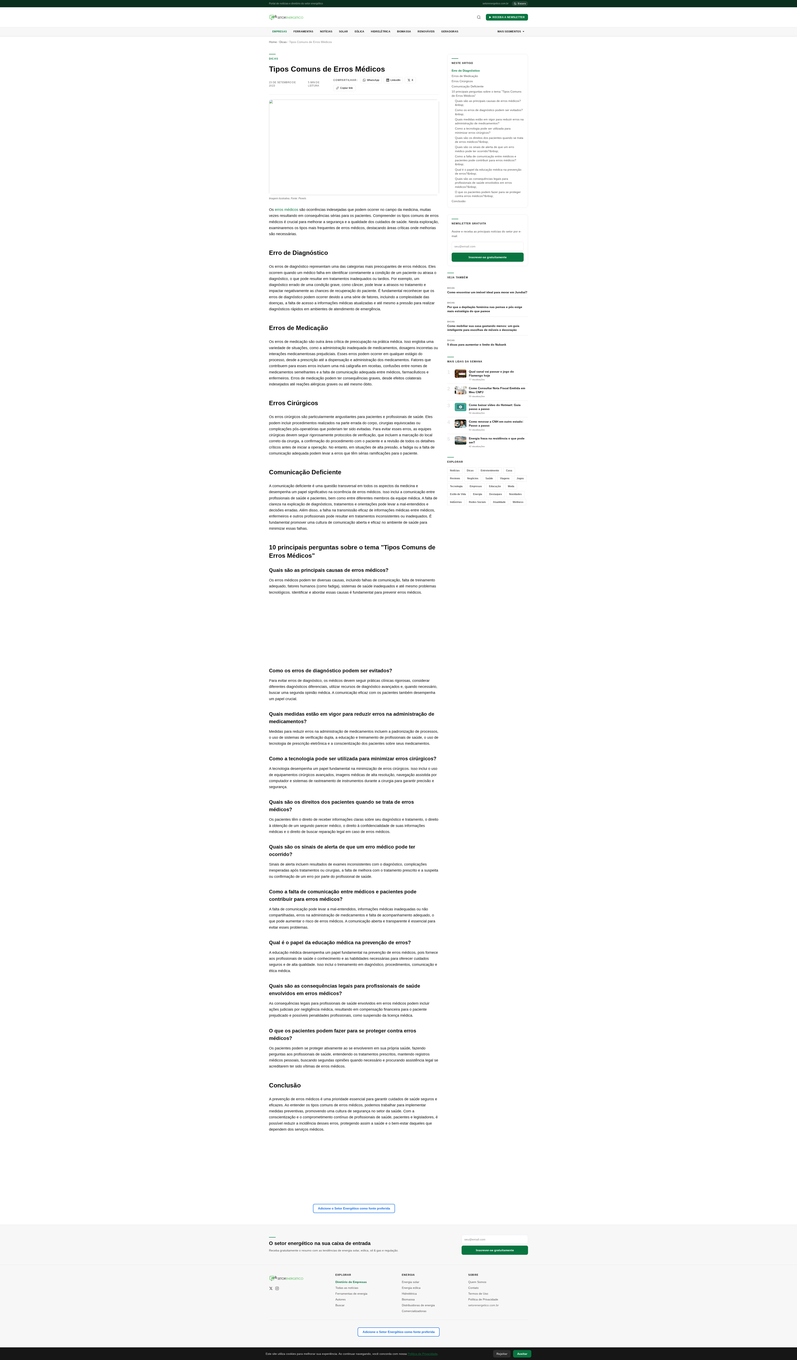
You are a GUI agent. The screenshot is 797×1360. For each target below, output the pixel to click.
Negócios (472, 478)
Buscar (340, 1305)
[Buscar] (478, 17)
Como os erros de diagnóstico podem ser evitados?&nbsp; (489, 112)
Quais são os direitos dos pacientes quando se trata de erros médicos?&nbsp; (489, 139)
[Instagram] (277, 1288)
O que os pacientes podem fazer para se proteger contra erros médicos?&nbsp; (488, 193)
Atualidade (499, 501)
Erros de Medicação (465, 75)
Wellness (518, 501)
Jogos (520, 478)
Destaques (495, 494)
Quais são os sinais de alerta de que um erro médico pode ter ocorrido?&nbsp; (484, 149)
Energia (477, 494)
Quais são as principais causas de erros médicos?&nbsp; (488, 102)
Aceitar (522, 1353)
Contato (473, 1287)
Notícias (326, 31)
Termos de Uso (478, 1293)
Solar (343, 31)
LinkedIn (395, 80)
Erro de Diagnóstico (466, 70)
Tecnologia (456, 486)
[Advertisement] (354, 631)
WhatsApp (373, 80)
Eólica (359, 31)
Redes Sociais (477, 501)
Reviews (455, 478)
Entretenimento (490, 470)
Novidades (515, 494)
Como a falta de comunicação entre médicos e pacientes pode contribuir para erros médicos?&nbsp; (485, 160)
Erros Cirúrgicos (462, 81)
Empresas (279, 31)
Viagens (505, 478)
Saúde (489, 478)
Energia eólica (411, 1287)
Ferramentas (303, 31)
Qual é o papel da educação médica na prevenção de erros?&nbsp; (488, 171)
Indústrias (456, 501)
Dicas (283, 42)
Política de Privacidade (483, 1299)
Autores (340, 1299)
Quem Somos (477, 1282)
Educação (495, 486)
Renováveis (426, 31)
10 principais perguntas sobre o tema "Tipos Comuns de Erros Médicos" (486, 93)
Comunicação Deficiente (468, 86)
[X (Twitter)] (271, 1288)
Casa (509, 470)
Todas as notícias (346, 1287)
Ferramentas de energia (351, 1293)
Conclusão (459, 201)
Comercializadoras (414, 1311)
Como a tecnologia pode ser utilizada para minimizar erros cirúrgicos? (483, 130)
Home (273, 42)
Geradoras (449, 31)
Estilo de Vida (458, 494)
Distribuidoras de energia (418, 1305)
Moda (511, 486)
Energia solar (410, 1282)
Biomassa (404, 31)
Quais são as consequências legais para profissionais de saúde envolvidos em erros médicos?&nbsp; (483, 182)
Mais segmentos (509, 31)
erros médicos (286, 210)
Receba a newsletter (509, 17)
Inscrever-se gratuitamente (488, 257)
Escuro (522, 3)
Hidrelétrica (380, 31)
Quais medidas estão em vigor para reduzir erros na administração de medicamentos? (489, 121)
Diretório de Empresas (351, 1282)
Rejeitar (501, 1353)
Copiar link (346, 88)
